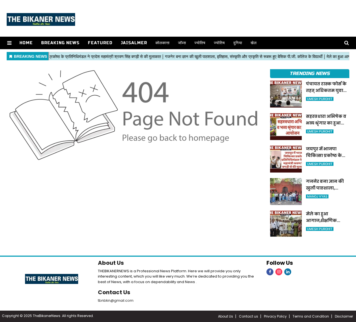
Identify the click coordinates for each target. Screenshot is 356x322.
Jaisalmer (134, 43)
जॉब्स (182, 43)
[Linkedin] (287, 271)
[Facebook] (269, 271)
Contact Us (114, 292)
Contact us (248, 316)
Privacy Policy (275, 316)
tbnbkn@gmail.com (116, 300)
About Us (111, 263)
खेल (254, 43)
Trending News (310, 73)
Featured (100, 43)
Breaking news (60, 43)
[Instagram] (278, 271)
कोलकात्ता (162, 43)
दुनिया (237, 43)
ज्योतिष (200, 43)
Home (26, 43)
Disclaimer (344, 316)
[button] (9, 42)
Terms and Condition (311, 316)
